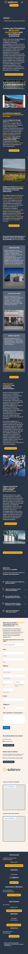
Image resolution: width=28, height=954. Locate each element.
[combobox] (5, 708)
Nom (4, 662)
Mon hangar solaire (14, 225)
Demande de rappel (8, 745)
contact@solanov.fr (8, 741)
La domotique (14, 874)
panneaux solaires (18, 143)
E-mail (5, 696)
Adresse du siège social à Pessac (10, 813)
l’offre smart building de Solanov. (12, 265)
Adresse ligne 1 (7, 672)
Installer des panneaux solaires (14, 865)
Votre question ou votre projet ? (13, 713)
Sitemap (9, 945)
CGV (5, 945)
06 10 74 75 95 (7, 739)
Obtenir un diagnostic (14, 895)
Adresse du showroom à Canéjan (10, 782)
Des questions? (14, 377)
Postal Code (6, 692)
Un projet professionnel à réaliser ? (14, 74)
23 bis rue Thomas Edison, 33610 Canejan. (13, 758)
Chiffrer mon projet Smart (14, 910)
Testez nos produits (9, 761)
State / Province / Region (19, 685)
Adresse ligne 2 (7, 678)
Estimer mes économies (14, 925)
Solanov (6, 942)
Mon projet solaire (14, 150)
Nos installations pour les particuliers (13, 552)
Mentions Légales (19, 944)
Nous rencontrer (14, 936)
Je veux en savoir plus (10, 448)
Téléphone (6, 704)
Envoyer (6, 728)
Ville (4, 684)
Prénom (5, 656)
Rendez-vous (14, 5)
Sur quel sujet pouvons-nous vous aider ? (13, 640)
